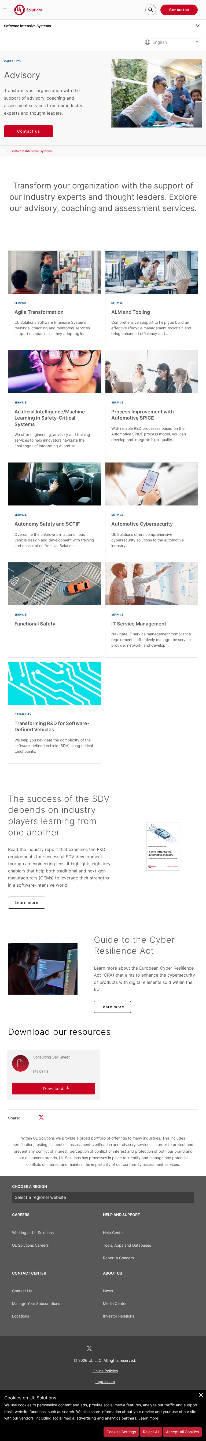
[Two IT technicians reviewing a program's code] (43, 969)
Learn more (26, 902)
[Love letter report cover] (163, 846)
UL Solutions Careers (30, 1245)
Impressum (105, 1381)
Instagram (117, 1348)
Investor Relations (118, 1316)
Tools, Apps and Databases (127, 1245)
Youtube (131, 1348)
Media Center (115, 1303)
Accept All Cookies (182, 1431)
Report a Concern (118, 1258)
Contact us (179, 10)
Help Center (113, 1232)
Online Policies (105, 1371)
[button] (5, 10)
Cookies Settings (121, 1431)
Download (53, 1088)
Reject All (151, 1431)
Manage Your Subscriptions (36, 1303)
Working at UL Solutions (33, 1232)
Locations (20, 1316)
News (108, 1291)
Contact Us (22, 1291)
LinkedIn (75, 1348)
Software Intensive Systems (32, 151)
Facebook (103, 1348)
